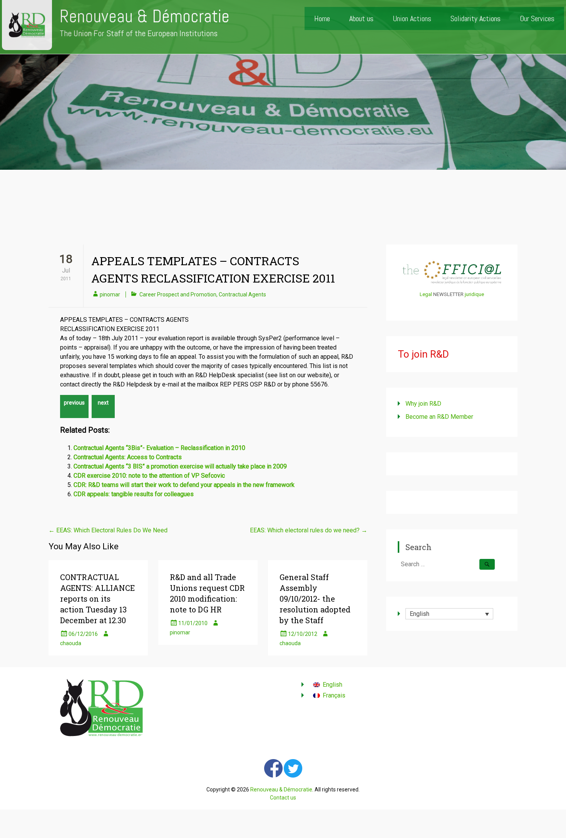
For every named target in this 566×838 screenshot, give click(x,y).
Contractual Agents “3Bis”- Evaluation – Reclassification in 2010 (159, 448)
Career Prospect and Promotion (177, 294)
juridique (474, 294)
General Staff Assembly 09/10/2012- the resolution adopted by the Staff (315, 598)
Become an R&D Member (439, 416)
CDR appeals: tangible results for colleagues (134, 494)
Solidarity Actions (475, 18)
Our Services (537, 18)
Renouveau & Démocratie (144, 16)
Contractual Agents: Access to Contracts (128, 457)
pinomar (110, 294)
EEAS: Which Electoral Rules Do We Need (108, 530)
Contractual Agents (242, 294)
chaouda (70, 643)
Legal (426, 294)
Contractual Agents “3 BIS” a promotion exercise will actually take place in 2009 (180, 466)
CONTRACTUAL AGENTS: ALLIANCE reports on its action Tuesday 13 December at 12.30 (97, 598)
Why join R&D (423, 403)
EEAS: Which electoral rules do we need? (308, 530)
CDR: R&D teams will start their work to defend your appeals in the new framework (184, 484)
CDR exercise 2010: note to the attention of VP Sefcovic (149, 475)
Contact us (283, 798)
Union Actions (412, 18)
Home (322, 18)
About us (361, 18)
